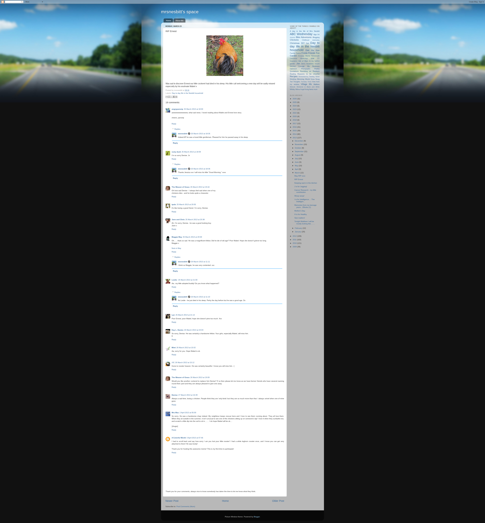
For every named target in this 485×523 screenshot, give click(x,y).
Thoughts (296, 82)
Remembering (303, 76)
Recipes (294, 76)
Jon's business (307, 64)
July (296, 159)
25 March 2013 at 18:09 (191, 152)
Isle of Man (303, 61)
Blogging (316, 37)
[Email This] (166, 97)
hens (311, 89)
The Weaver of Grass (181, 187)
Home (168, 20)
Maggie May (177, 237)
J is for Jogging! (300, 186)
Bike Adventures (304, 37)
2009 (295, 247)
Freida (304, 53)
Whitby (292, 89)
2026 (295, 99)
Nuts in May (176, 248)
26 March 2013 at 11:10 (200, 297)
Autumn (292, 37)
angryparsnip (177, 109)
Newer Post (171, 500)
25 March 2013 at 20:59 (192, 237)
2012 (295, 236)
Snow (313, 79)
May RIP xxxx (299, 176)
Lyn (173, 315)
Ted (291, 82)
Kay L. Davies (177, 330)
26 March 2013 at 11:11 (200, 262)
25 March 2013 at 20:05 (186, 204)
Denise (175, 395)
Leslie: (174, 280)
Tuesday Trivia (306, 81)
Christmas (295, 43)
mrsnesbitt (182, 134)
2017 (295, 123)
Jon (298, 63)
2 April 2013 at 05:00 (188, 413)
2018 (295, 120)
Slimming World (303, 79)
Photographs (305, 69)
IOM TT (315, 58)
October (298, 148)
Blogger (257, 517)
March (297, 173)
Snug (317, 79)
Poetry (317, 69)
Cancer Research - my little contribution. (305, 191)
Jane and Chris (178, 219)
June (297, 162)
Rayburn (316, 71)
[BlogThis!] (169, 97)
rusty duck (176, 152)
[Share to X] (171, 97)
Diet (307, 50)
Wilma (297, 89)
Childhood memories (311, 40)
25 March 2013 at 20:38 (195, 219)
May (297, 166)
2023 (295, 109)
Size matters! (299, 218)
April (297, 169)
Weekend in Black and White (308, 87)
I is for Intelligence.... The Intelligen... (304, 200)
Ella (312, 50)
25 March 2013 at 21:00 (187, 280)
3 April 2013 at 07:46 (195, 438)
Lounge (301, 66)
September (299, 151)
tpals (174, 204)
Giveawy (301, 56)
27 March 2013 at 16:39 (188, 395)
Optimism (293, 69)
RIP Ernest (298, 179)
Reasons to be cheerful (308, 74)
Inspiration (293, 61)
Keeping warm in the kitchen (305, 183)
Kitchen (293, 66)
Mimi (174, 348)
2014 (295, 134)
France (298, 53)
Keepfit (317, 64)
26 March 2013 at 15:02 (186, 348)
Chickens (294, 40)
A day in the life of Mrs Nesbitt (305, 31)
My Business (313, 66)
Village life (306, 84)
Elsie (318, 50)
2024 (295, 106)
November (299, 144)
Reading (293, 74)
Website (292, 87)
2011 (295, 240)
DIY (303, 43)
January (298, 232)
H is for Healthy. (300, 214)
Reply (174, 124)
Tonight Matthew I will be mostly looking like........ (304, 222)
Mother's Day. (299, 211)
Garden (293, 55)
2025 (295, 102)
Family (292, 53)
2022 (295, 113)
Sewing (311, 77)
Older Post (278, 500)
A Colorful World (179, 438)
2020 (295, 116)
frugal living (304, 89)
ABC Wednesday (301, 34)
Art (318, 34)
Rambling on (305, 71)
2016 (295, 127)
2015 (295, 131)
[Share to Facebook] (174, 97)
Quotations (294, 71)
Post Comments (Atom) (185, 506)
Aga (315, 34)
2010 (295, 243)
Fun (318, 53)
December (299, 141)
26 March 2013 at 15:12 (184, 362)
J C (173, 362)
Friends (311, 53)
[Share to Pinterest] (176, 97)
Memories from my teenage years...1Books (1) (305, 206)
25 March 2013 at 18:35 (200, 134)
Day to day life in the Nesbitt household (187, 93)
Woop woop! (299, 196)
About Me (179, 20)
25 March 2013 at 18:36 (200, 169)
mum (315, 89)
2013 (295, 138)
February (299, 228)
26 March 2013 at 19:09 (200, 377)
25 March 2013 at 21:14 (185, 315)
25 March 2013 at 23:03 (193, 330)
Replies (177, 129)
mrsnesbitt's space (180, 11)
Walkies (316, 84)
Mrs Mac (175, 413)
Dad (307, 43)
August (298, 155)
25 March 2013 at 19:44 (200, 187)
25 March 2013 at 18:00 (193, 109)
